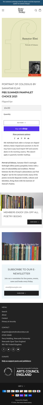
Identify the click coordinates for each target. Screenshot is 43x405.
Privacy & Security (9, 321)
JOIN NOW (33, 222)
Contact (5, 318)
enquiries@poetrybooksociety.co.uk (15, 332)
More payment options (21, 134)
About (4, 315)
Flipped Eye (7, 101)
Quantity (7, 114)
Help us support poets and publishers (16, 361)
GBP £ (20, 386)
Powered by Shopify (21, 400)
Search (4, 312)
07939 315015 (7, 335)
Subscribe (20, 293)
